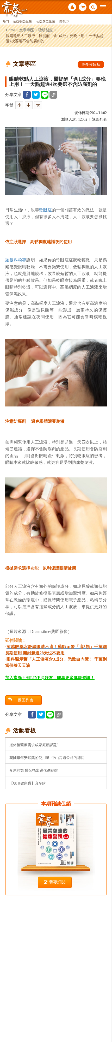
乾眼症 (45, 210)
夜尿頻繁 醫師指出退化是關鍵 (33, 770)
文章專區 (26, 30)
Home (10, 30)
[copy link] (53, 95)
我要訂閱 (57, 882)
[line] (44, 95)
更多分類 (89, 64)
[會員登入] (72, 7)
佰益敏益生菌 (22, 21)
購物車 (82, 7)
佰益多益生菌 (45, 21)
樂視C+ (64, 21)
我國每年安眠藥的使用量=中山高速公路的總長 (46, 758)
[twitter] (36, 95)
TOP (104, 1021)
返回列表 (99, 119)
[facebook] (27, 95)
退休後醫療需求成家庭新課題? (33, 745)
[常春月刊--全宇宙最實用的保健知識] (14, 9)
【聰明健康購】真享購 (27, 783)
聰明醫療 (45, 30)
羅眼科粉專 (15, 260)
